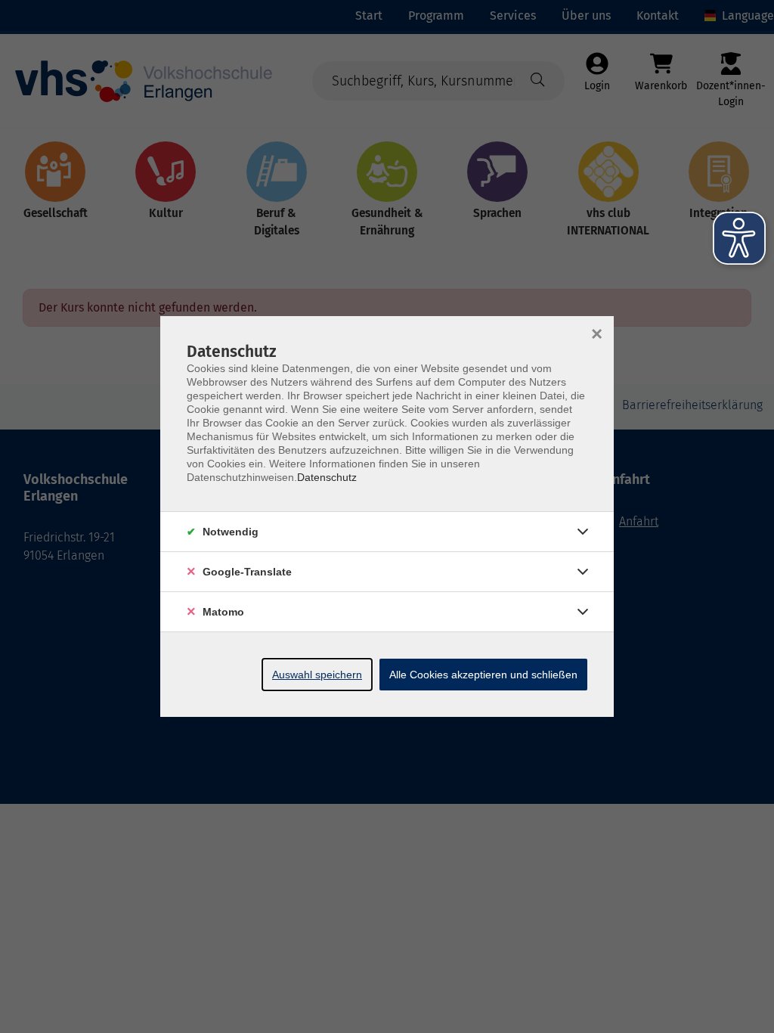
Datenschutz (327, 477)
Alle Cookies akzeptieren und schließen (483, 675)
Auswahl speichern (317, 675)
